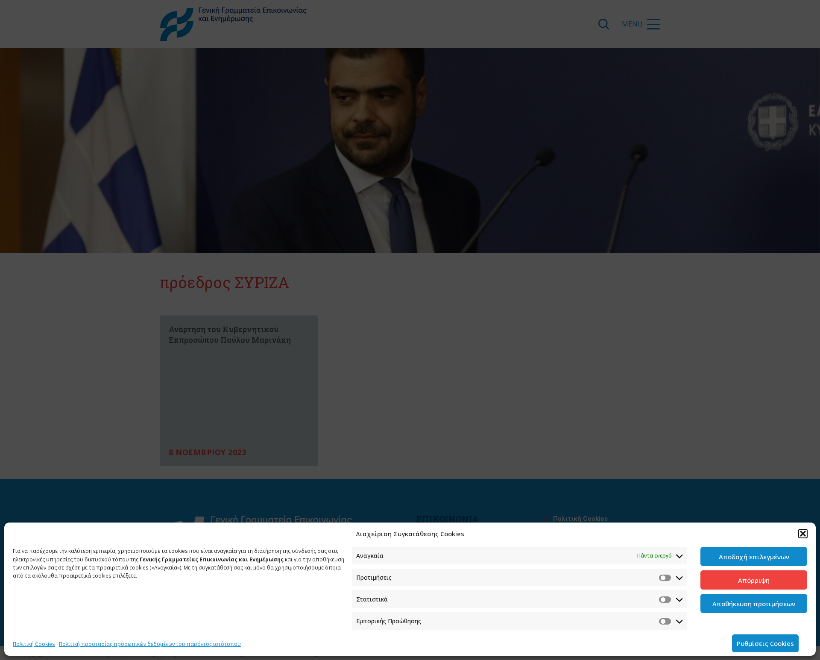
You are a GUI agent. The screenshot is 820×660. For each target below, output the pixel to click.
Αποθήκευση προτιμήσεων (753, 603)
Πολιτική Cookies (34, 644)
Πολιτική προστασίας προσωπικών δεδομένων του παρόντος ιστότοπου (150, 644)
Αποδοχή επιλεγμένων (754, 556)
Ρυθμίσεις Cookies (765, 643)
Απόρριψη (754, 580)
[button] (803, 533)
